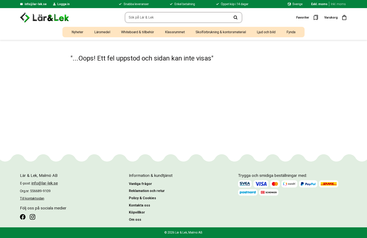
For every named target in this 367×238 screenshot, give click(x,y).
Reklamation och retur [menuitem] (147, 191)
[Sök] (235, 17)
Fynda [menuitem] (291, 32)
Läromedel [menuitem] (102, 32)
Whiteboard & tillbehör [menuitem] (137, 32)
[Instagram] (32, 217)
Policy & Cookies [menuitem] (142, 198)
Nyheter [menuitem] (77, 32)
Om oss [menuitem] (135, 220)
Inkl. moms (338, 4)
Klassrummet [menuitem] (175, 32)
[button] (308, 17)
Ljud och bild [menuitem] (266, 32)
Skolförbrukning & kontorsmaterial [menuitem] (221, 32)
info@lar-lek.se (36, 4)
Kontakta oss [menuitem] (139, 205)
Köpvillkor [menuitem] (137, 212)
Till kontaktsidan (32, 198)
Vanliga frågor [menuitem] (140, 184)
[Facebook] (23, 217)
